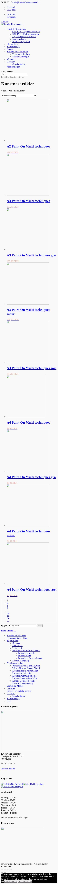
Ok (5, 881)
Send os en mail (8, 768)
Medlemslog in (13, 67)
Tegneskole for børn (21, 54)
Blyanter (16, 643)
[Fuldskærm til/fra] (8, 869)
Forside (4, 77)
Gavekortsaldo (18, 64)
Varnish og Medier (15, 686)
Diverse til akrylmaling (22, 683)
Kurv (9, 701)
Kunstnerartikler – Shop (17, 638)
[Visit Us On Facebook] (12, 784)
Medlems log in (19, 39)
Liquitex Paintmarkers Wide (24, 678)
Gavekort (11, 62)
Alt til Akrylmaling (15, 663)
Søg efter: (5, 625)
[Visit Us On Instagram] (12, 786)
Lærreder (11, 688)
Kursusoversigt (13, 46)
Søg (39, 626)
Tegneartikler (12, 640)
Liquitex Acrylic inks (21, 673)
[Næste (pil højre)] (5, 872)
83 (8, 615)
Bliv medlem (12, 44)
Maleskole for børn (20, 56)
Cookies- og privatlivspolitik (19, 881)
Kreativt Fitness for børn (17, 51)
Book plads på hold (21, 41)
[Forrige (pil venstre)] (2, 872)
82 (8, 613)
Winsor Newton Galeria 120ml (26, 666)
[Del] (5, 869)
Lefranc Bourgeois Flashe (23, 681)
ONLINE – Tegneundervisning (26, 31)
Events (10, 49)
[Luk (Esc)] (2, 869)
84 (8, 618)
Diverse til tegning (20, 660)
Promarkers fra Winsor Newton (26, 650)
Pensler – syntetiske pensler (19, 691)
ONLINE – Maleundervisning (25, 34)
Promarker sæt (24, 655)
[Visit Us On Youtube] (33, 784)
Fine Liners (17, 645)
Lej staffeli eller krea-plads (24, 36)
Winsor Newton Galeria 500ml (26, 668)
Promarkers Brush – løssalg (30, 658)
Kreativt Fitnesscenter (16, 29)
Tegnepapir (17, 648)
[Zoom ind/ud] (11, 869)
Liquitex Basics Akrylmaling (25, 671)
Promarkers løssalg (26, 653)
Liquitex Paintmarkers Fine (24, 676)
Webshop (11, 59)
